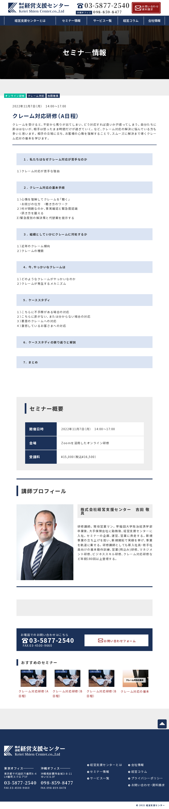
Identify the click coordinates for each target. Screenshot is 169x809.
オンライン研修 (15, 95)
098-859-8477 (99, 12)
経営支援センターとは (30, 20)
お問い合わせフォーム (120, 641)
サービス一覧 (102, 20)
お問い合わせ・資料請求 (148, 785)
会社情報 (154, 20)
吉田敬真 (53, 95)
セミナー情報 (71, 20)
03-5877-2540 (107, 5)
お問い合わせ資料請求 (150, 8)
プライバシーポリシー (147, 778)
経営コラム (130, 20)
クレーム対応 (36, 95)
